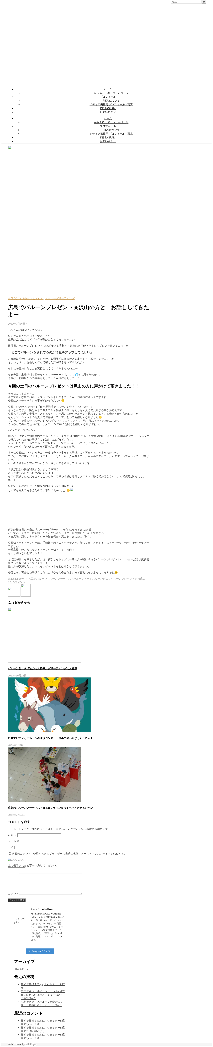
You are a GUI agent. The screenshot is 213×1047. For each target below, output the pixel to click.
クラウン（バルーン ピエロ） (25, 298)
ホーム (108, 89)
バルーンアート (83, 578)
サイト (12, 847)
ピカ (137, 578)
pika (18, 578)
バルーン (41, 578)
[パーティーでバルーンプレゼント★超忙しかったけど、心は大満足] (26, 595)
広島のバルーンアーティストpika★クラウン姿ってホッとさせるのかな (50, 807)
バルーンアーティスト (60, 578)
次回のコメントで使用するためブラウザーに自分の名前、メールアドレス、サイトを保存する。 (69, 853)
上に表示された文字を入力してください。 (33, 865)
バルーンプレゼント (123, 578)
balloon (12, 578)
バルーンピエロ (101, 578)
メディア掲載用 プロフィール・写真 (111, 104)
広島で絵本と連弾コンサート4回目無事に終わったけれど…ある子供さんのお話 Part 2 (43, 995)
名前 (12, 835)
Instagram (108, 108)
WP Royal (30, 1044)
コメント (13, 893)
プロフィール (108, 97)
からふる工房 (28, 578)
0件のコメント (16, 582)
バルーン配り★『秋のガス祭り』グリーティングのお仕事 (42, 668)
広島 (142, 578)
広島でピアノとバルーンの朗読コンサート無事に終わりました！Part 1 (50, 738)
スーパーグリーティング (60, 298)
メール (13, 841)
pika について (111, 100)
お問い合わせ (108, 112)
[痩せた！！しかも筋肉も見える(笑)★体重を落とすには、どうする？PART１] (14, 595)
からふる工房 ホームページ (111, 93)
